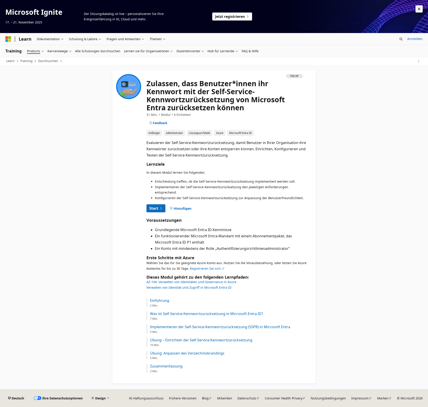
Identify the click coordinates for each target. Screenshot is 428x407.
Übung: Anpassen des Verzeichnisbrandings (187, 353)
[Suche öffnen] (401, 39)
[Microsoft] (8, 39)
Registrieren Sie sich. (206, 268)
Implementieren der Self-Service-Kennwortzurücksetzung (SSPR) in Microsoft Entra (220, 327)
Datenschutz (246, 398)
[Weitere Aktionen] (419, 61)
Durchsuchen (48, 61)
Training (26, 61)
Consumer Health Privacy (283, 398)
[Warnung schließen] (419, 9)
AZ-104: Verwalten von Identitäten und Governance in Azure (191, 282)
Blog (205, 398)
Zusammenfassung (166, 366)
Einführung (159, 300)
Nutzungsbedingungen (328, 398)
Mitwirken (224, 398)
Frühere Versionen (183, 398)
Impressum (359, 398)
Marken (383, 398)
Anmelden (415, 39)
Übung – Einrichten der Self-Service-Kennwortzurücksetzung (201, 340)
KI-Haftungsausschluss (146, 398)
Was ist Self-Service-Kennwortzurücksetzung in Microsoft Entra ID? (206, 313)
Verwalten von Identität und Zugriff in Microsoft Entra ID (188, 287)
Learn (10, 61)
